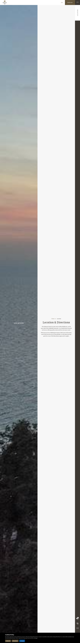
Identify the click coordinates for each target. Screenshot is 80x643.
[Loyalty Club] (77, 619)
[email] (77, 629)
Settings (22, 641)
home (53, 318)
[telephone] (77, 624)
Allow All (8, 641)
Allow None (15, 641)
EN (62, 2)
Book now (69, 2)
